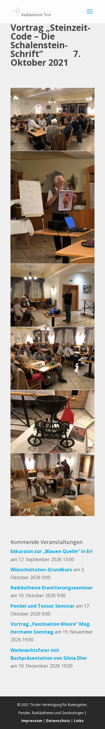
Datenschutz (58, 720)
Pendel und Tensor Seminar (42, 606)
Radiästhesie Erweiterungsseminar (51, 587)
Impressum (31, 720)
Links (79, 720)
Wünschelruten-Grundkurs (41, 569)
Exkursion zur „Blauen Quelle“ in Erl (51, 551)
